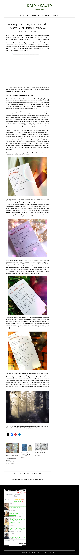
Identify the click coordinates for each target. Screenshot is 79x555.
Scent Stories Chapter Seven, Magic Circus (18, 260)
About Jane (45, 15)
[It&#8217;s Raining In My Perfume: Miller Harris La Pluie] (27, 447)
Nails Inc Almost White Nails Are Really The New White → (27, 479)
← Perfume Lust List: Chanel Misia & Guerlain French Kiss (27, 473)
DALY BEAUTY (39, 5)
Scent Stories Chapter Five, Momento (16, 373)
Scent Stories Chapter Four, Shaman (15, 199)
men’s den (23, 39)
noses (46, 43)
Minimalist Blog (43, 552)
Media (22, 15)
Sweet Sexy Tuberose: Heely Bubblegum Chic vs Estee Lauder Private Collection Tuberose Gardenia (12, 457)
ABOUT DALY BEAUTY (32, 15)
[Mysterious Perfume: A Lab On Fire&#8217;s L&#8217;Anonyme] (42, 446)
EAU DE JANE (55, 15)
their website (44, 426)
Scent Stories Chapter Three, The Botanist (17, 317)
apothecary (15, 39)
